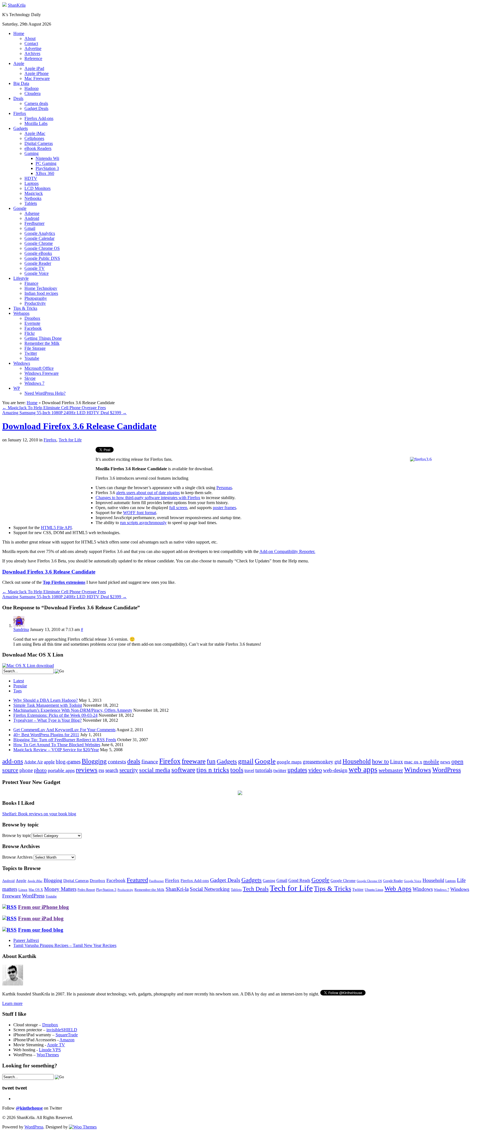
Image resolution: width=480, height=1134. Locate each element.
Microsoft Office (39, 368)
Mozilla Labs (36, 123)
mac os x (413, 762)
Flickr (29, 333)
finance (149, 761)
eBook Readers (37, 148)
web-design (335, 770)
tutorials (263, 770)
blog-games (68, 762)
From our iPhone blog (43, 907)
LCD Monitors (37, 188)
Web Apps (397, 888)
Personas (224, 487)
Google (19, 208)
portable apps (61, 770)
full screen (178, 507)
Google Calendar (39, 238)
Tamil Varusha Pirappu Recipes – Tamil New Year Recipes (64, 945)
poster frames (224, 507)
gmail (246, 761)
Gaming (31, 153)
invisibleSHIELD (61, 1029)
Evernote (32, 323)
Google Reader (37, 263)
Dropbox (32, 318)
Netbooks (32, 198)
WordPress (446, 769)
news (445, 762)
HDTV (30, 178)
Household (356, 761)
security (128, 770)
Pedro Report (86, 890)
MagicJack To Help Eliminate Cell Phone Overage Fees (54, 407)
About (30, 38)
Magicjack (33, 193)
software (183, 769)
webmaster (391, 770)
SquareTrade (67, 1034)
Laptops (31, 183)
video (315, 770)
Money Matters (60, 889)
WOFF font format (139, 512)
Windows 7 (34, 383)
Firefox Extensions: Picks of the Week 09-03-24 (55, 715)
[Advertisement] (49, 486)
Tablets (30, 203)
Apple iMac (34, 133)
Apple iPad (34, 68)
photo (40, 770)
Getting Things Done (43, 338)
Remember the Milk (41, 343)
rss (101, 770)
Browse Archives (17, 857)
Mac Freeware (37, 78)
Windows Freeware (41, 373)
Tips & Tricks (25, 308)
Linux (396, 762)
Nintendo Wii (47, 158)
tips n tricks (212, 770)
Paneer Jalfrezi (26, 940)
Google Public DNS (42, 258)
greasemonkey (318, 762)
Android (31, 218)
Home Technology (40, 288)
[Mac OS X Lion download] (28, 665)
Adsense (31, 213)
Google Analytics (39, 233)
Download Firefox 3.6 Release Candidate (79, 426)
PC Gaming (46, 163)
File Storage (35, 348)
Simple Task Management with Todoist (47, 705)
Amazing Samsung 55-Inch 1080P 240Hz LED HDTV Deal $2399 (64, 412)
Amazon (66, 1039)
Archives (32, 53)
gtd (337, 762)
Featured (137, 880)
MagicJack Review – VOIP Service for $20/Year (56, 749)
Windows (21, 363)
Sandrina (21, 629)
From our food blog (40, 930)
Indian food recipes (41, 293)
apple (49, 762)
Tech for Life (70, 439)
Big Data (21, 83)
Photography (35, 298)
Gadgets (20, 128)
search (111, 770)
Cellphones (34, 138)
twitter (279, 770)
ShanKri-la (177, 889)
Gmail (29, 228)
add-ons (12, 761)
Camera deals (36, 103)
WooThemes (48, 1054)
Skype (30, 378)
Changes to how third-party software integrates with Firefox (148, 497)
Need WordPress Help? (45, 393)
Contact (31, 43)
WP (16, 388)
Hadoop (31, 88)
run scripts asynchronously (143, 522)
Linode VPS (50, 1049)
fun (211, 761)
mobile (431, 761)
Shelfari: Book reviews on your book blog (39, 813)
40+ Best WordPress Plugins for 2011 (46, 734)
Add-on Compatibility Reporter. (287, 551)
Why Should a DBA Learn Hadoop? (45, 700)
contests (117, 761)
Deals (18, 98)
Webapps (21, 313)
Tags (17, 690)
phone (26, 770)
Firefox (19, 113)
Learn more (12, 1003)
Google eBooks (38, 253)
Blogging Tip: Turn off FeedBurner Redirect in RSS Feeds (64, 739)
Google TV (34, 268)
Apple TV (56, 1044)
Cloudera (32, 93)
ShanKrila (17, 5)
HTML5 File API (56, 527)
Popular (20, 685)
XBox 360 (45, 173)
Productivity (35, 303)
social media (154, 769)
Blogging (94, 761)
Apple (18, 63)
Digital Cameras (38, 143)
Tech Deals (256, 889)
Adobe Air (33, 762)
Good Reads (299, 880)
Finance (31, 283)
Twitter (30, 353)
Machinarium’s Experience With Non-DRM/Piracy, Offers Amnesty (72, 710)
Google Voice (36, 273)
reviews (87, 770)
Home (18, 33)
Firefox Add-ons (38, 118)
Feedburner (34, 223)
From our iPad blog (41, 918)
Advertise (32, 48)
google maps (289, 762)
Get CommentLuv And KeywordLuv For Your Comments (64, 729)
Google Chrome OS (42, 248)
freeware (194, 761)
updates (297, 769)
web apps (363, 769)
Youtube (31, 358)
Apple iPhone (36, 73)
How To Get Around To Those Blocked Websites (56, 744)
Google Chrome (38, 243)
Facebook (33, 328)
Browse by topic (16, 835)
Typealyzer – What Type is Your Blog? (47, 720)
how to (380, 761)
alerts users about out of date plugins (148, 492)
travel (249, 770)
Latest (18, 680)
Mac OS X (36, 890)
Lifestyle (21, 278)
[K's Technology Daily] (4, 5)
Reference (33, 58)
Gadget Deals (36, 108)
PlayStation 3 (47, 168)
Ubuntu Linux (374, 890)
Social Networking (210, 889)
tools (236, 769)
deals (133, 761)
